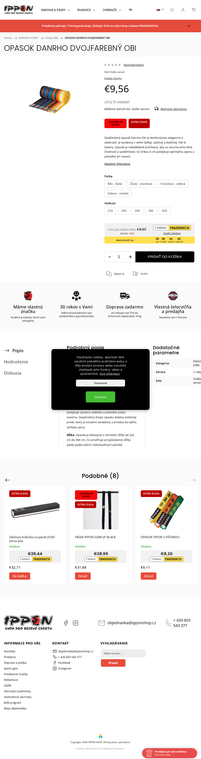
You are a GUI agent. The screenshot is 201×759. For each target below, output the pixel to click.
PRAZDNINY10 (179, 228)
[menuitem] (55, 10)
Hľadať (113, 663)
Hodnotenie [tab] (16, 362)
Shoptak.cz (119, 748)
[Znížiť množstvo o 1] (109, 257)
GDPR (7, 685)
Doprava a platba (15, 663)
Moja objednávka (15, 708)
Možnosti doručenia (174, 109)
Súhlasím (100, 397)
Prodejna (10, 657)
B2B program (12, 702)
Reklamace (11, 680)
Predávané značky (15, 674)
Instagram (76, 623)
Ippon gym (11, 668)
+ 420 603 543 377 (181, 622)
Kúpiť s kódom (172, 233)
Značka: (113, 78)
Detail (83, 576)
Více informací (110, 374)
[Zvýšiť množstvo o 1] (130, 257)
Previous (8, 480)
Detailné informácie (117, 164)
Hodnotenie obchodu (18, 697)
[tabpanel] (101, 534)
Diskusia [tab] (12, 373)
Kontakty (9, 651)
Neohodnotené (134, 65)
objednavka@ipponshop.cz (131, 622)
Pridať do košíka (165, 257)
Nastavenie (100, 383)
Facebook (66, 623)
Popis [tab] (18, 350)
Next (194, 480)
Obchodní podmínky (17, 691)
